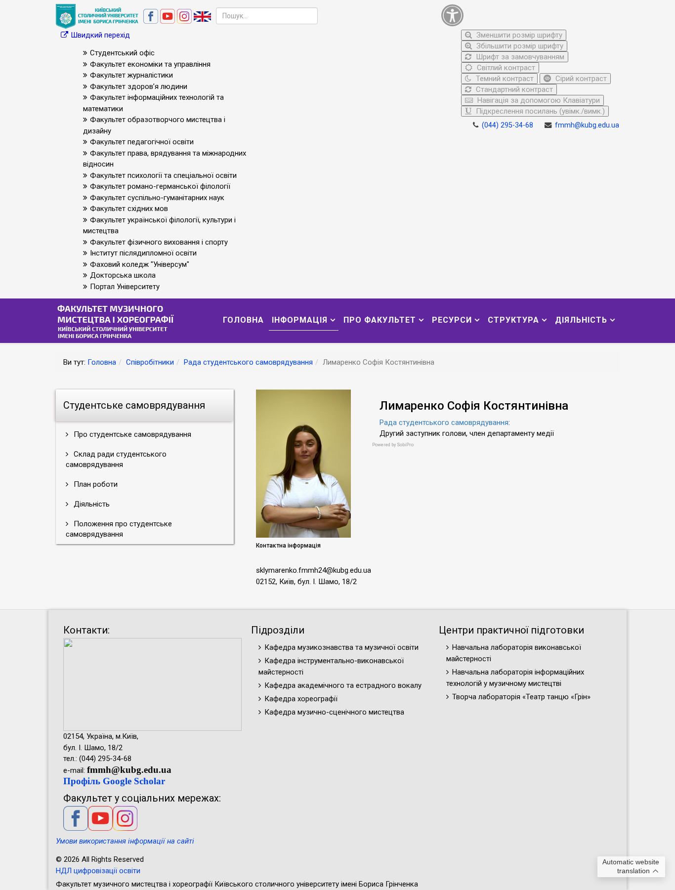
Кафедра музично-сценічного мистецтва (334, 712)
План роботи (95, 484)
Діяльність (581, 320)
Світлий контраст (505, 67)
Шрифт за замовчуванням (519, 56)
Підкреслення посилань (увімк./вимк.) (539, 111)
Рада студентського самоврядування (248, 362)
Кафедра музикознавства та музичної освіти (341, 647)
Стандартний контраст (513, 89)
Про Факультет (379, 320)
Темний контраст (504, 78)
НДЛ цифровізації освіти (98, 870)
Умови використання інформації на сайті (125, 841)
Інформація (300, 320)
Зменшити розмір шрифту (518, 35)
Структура (513, 320)
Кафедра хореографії (301, 698)
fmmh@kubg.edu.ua (587, 125)
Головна (243, 320)
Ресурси (452, 320)
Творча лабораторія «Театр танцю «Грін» (521, 696)
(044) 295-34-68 (507, 125)
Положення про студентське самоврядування (119, 529)
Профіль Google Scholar (114, 781)
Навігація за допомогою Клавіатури (537, 100)
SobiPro (405, 444)
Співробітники (150, 362)
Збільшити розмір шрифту (518, 46)
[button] (527, 15)
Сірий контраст (580, 78)
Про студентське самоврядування (131, 434)
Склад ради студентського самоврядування (116, 459)
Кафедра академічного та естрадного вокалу (343, 685)
